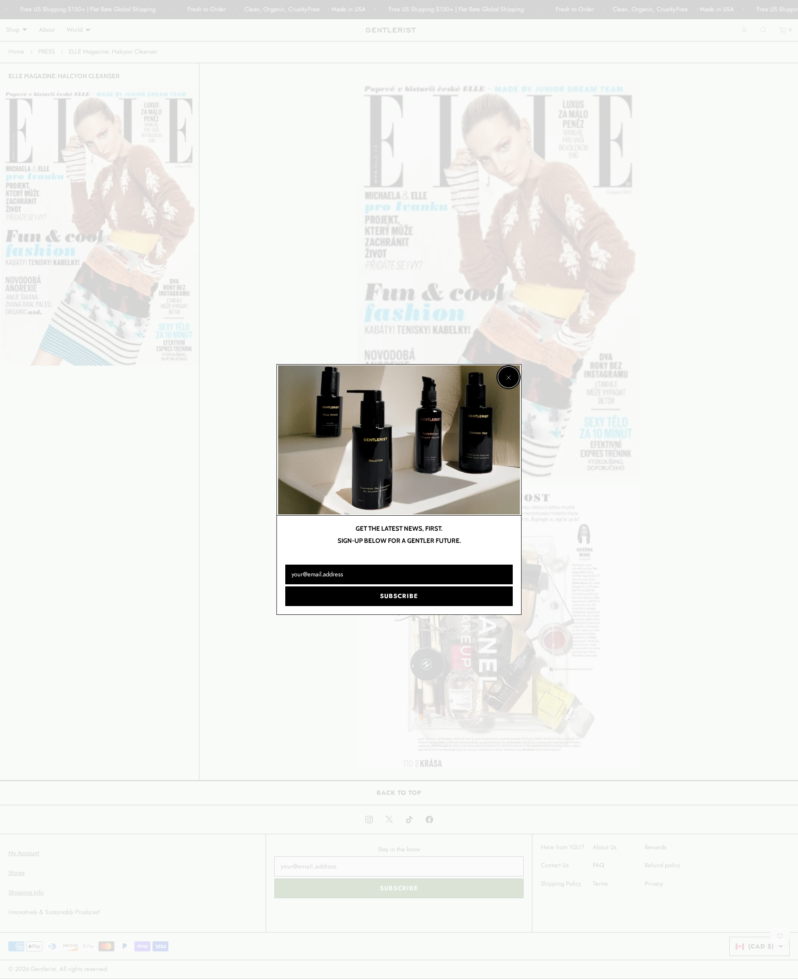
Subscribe (399, 596)
